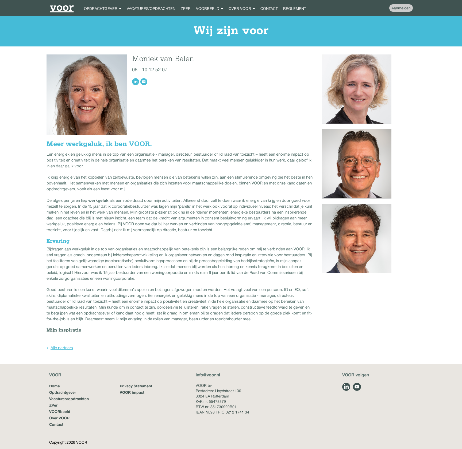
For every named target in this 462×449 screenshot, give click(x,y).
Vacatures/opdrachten (69, 398)
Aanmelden (401, 8)
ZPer (53, 405)
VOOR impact (132, 392)
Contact (56, 424)
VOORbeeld (59, 411)
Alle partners (62, 347)
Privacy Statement (136, 386)
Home (54, 386)
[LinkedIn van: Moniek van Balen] (135, 81)
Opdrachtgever (62, 392)
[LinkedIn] (346, 387)
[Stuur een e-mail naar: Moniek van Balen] (143, 81)
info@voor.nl (208, 374)
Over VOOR (59, 418)
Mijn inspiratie (64, 330)
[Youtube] (357, 387)
